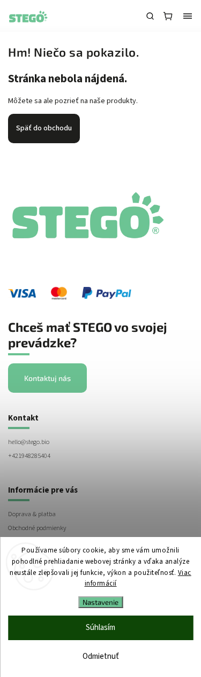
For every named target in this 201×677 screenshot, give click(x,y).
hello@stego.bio (28, 442)
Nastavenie (100, 602)
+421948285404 (29, 456)
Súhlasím (100, 627)
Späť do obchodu (44, 128)
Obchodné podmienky (37, 528)
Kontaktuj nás (47, 378)
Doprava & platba (32, 514)
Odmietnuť (101, 656)
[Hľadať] (150, 16)
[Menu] (187, 16)
